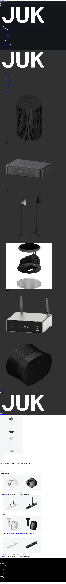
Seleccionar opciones (4, 494)
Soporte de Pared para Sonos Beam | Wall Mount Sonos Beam (14, 554)
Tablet (10, 89)
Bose (8, 75)
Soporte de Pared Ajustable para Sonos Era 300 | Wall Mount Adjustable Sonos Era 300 (19, 492)
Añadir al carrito (2, 471)
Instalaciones (4, 580)
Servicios (3, 570)
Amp (9, 84)
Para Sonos (9, 79)
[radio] (2, 468)
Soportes (3, 578)
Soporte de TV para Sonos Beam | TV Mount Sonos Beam (13, 512)
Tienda (3, 569)
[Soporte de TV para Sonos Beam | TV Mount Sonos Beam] (22, 511)
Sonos (8, 78)
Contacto (3, 390)
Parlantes (7, 73)
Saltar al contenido (2, 0)
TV (9, 87)
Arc (9, 83)
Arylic (8, 74)
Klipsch (9, 76)
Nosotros (3, 389)
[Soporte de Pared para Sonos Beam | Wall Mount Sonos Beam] (22, 552)
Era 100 (10, 80)
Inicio (2, 71)
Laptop (10, 88)
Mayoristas (3, 574)
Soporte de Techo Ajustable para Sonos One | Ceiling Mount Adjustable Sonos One (18, 533)
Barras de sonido (11, 86)
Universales (9, 85)
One (9, 82)
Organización (7, 91)
